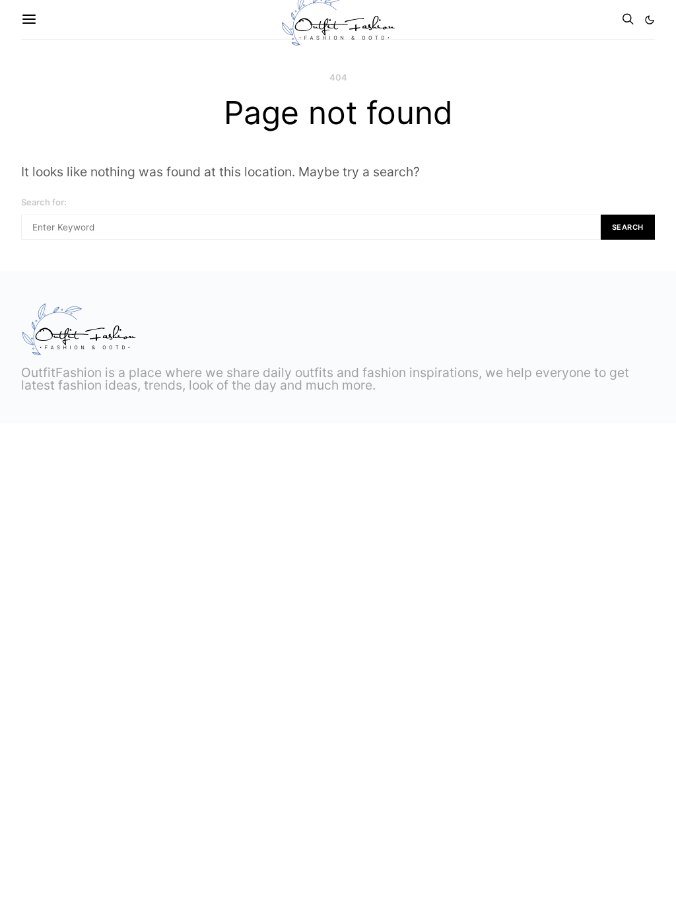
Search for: (44, 202)
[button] (649, 20)
